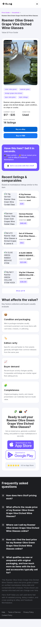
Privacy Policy (29, 612)
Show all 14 (20, 291)
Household (15, 12)
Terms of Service (14, 612)
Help (3, 612)
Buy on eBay (20, 129)
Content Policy (7, 615)
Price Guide (6, 12)
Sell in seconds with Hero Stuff (20, 166)
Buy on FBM (20, 136)
